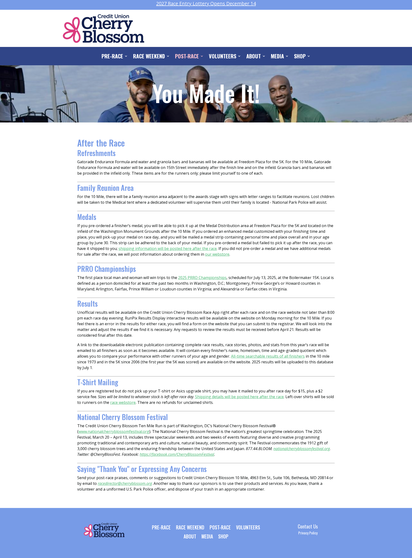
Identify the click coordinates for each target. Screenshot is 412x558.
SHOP (300, 57)
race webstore (123, 402)
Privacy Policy (308, 532)
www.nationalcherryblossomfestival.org (113, 431)
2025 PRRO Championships (202, 277)
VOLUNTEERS (222, 57)
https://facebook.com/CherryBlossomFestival (177, 454)
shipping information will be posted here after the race (167, 248)
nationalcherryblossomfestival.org (301, 448)
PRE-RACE (112, 57)
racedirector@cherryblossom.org (125, 483)
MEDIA (277, 57)
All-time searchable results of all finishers (268, 356)
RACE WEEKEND (149, 57)
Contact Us (308, 526)
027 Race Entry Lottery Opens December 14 (206, 3)
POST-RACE (187, 57)
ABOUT (253, 57)
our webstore (217, 254)
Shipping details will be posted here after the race (239, 396)
